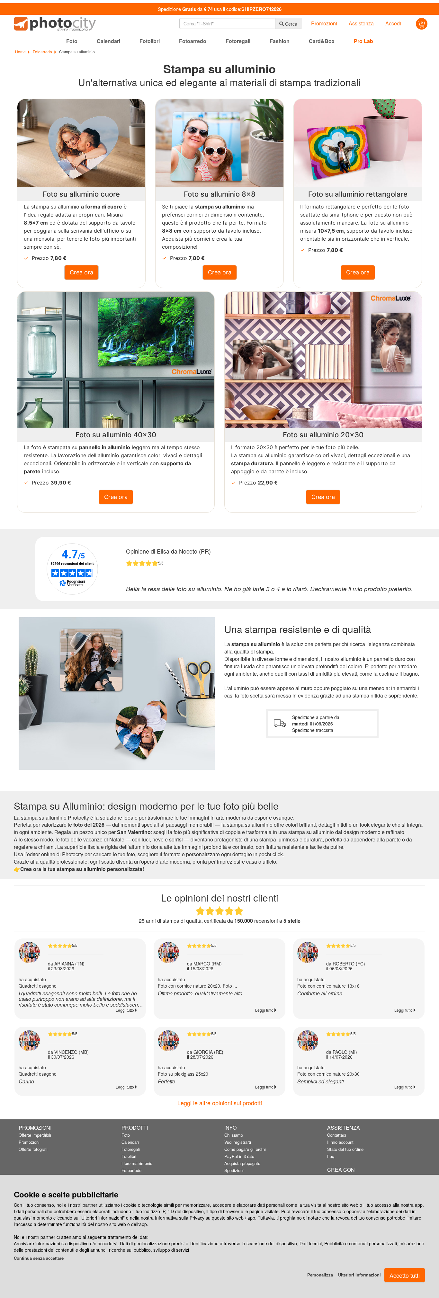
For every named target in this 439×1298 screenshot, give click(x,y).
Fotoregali (130, 1149)
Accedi (393, 23)
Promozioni (29, 1142)
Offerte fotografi (33, 1149)
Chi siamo (233, 1135)
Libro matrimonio (136, 1163)
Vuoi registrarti (237, 1142)
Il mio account (340, 1142)
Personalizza (320, 1275)
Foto (125, 1135)
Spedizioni (234, 1170)
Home (20, 51)
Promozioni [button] (324, 23)
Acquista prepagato (242, 1163)
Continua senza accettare (39, 1258)
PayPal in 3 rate (239, 1156)
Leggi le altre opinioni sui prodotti (219, 1102)
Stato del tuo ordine (345, 1149)
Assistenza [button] (361, 23)
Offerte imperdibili (35, 1135)
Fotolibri (128, 1156)
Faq (330, 1156)
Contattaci (336, 1135)
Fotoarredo (42, 51)
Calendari (130, 1142)
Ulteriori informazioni (359, 1275)
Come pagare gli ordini (245, 1149)
